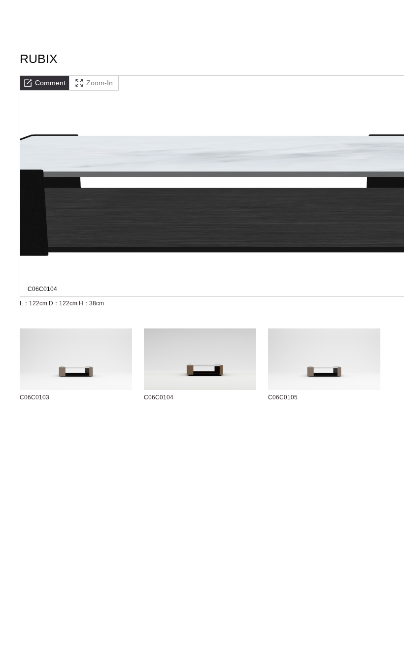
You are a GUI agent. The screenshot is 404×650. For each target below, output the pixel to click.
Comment (50, 83)
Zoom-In (99, 83)
